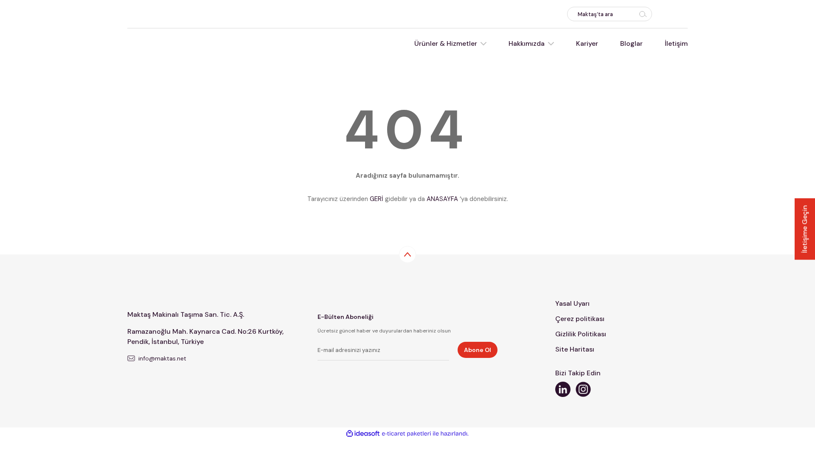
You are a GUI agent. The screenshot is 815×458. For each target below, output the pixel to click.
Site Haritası (574, 349)
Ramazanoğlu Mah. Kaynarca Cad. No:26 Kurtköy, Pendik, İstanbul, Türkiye (205, 336)
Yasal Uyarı (572, 303)
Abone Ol (477, 350)
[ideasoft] (363, 434)
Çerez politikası (579, 318)
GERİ (376, 199)
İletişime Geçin (804, 229)
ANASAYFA (442, 199)
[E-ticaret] (406, 434)
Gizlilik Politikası (580, 334)
